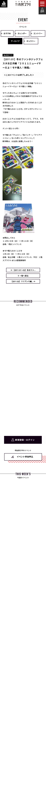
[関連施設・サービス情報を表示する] (3, 3)
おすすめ (7, 33)
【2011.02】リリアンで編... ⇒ (23, 281)
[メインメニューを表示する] (42, 3)
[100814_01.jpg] (18, 166)
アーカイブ (15, 41)
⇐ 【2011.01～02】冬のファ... (23, 270)
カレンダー (22, 33)
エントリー (37, 33)
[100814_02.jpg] (12, 198)
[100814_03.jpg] (18, 231)
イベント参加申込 (25, 456)
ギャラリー (30, 41)
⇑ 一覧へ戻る (23, 275)
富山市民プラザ (23, 3)
